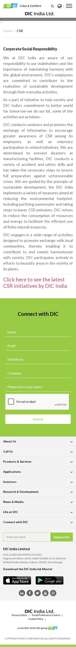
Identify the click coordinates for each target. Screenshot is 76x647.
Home (7, 31)
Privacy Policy (19, 615)
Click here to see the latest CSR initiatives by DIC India (35, 282)
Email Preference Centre (46, 615)
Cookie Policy (35, 618)
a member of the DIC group (33, 628)
